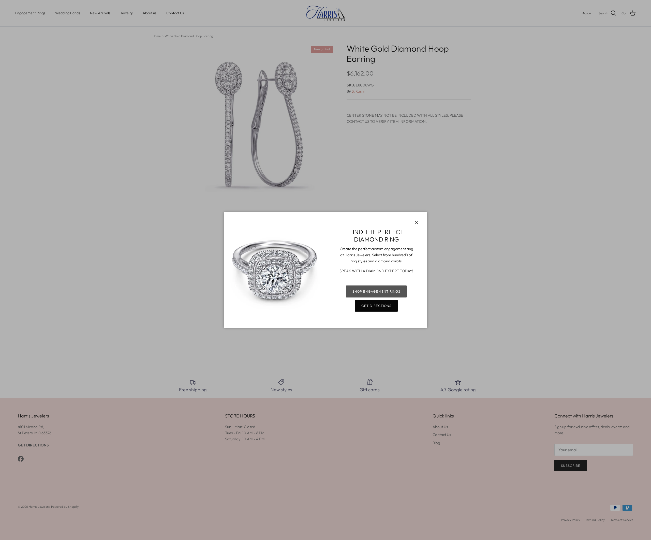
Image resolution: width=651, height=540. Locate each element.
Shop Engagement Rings (376, 291)
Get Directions (376, 306)
